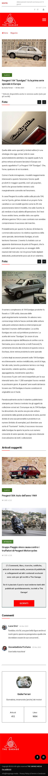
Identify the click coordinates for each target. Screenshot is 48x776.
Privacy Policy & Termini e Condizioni (32, 773)
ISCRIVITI (24, 603)
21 (11, 500)
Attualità (7, 542)
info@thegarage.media (10, 773)
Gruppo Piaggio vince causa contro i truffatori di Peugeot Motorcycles (20, 549)
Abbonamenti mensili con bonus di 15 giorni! (30, 3)
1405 (5, 500)
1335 (5, 555)
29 (11, 555)
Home (5, 33)
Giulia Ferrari (24, 694)
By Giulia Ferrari (7, 88)
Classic (7, 75)
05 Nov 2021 (19, 88)
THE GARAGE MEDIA (35, 766)
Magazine (14, 33)
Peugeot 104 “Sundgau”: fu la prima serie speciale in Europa (23, 82)
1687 (40, 88)
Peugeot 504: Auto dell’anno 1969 (19, 495)
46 (45, 88)
